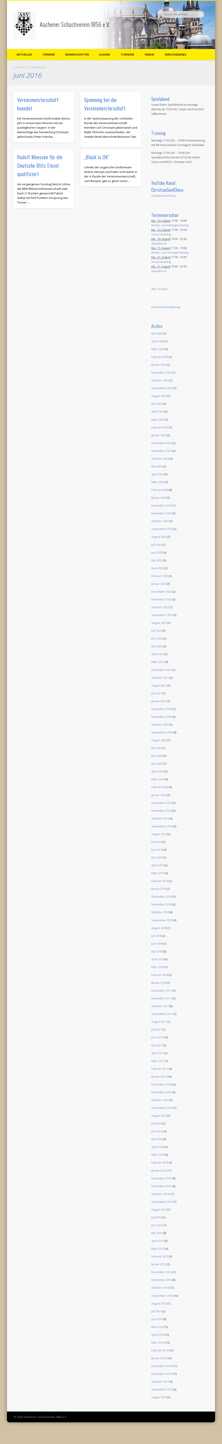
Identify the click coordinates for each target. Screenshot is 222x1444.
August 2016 (159, 1116)
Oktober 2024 (160, 459)
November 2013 (161, 1374)
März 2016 (158, 1155)
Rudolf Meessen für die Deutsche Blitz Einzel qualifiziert (39, 165)
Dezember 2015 (161, 1178)
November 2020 (161, 717)
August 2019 (159, 834)
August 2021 (159, 685)
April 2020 (157, 771)
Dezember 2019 (161, 803)
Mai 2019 (157, 857)
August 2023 (159, 537)
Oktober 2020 (160, 724)
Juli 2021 (156, 693)
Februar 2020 (159, 787)
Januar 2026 (158, 365)
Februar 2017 (159, 1069)
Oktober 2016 (160, 1100)
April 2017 (157, 1053)
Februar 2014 (159, 1350)
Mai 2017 (157, 1045)
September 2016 (162, 1108)
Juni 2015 (157, 1225)
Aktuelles (24, 54)
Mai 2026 (157, 333)
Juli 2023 (156, 545)
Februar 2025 (159, 427)
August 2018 (159, 928)
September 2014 (162, 1296)
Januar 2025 (158, 435)
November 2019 (161, 811)
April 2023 (157, 568)
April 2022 (157, 654)
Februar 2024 (159, 490)
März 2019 (158, 873)
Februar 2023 (159, 576)
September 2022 (162, 615)
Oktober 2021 (160, 678)
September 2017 (162, 1014)
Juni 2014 (157, 1319)
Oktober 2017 (160, 1006)
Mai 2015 (157, 1233)
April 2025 (157, 411)
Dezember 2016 (161, 1084)
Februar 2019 (159, 881)
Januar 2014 (158, 1358)
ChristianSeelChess (163, 196)
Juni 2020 (157, 756)
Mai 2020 (157, 763)
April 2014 (157, 1335)
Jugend (104, 54)
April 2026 (157, 341)
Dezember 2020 (161, 709)
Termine (48, 54)
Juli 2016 (156, 1123)
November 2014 (161, 1280)
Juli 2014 (156, 1311)
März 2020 (158, 779)
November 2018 (161, 904)
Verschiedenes (175, 54)
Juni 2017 (157, 1037)
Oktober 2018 (160, 912)
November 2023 (161, 513)
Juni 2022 (157, 638)
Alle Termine (159, 289)
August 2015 (159, 1209)
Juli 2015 (156, 1217)
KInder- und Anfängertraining (169, 225)
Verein (149, 54)
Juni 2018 (157, 944)
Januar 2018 (158, 983)
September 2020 (162, 732)
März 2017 (158, 1061)
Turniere (127, 54)
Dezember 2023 (161, 505)
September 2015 (162, 1202)
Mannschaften (77, 54)
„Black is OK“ (97, 157)
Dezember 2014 (161, 1272)
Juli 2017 (156, 1029)
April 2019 (157, 865)
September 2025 (162, 388)
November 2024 (161, 451)
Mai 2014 (157, 1327)
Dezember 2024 (161, 443)
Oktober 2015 (160, 1194)
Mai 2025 (157, 404)
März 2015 (158, 1249)
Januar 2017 (158, 1076)
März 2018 (158, 967)
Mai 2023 (157, 560)
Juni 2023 (157, 552)
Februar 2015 (159, 1256)
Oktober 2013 (160, 1381)
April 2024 (157, 474)
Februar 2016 (159, 1162)
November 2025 (161, 372)
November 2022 (161, 599)
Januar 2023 (158, 584)
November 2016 (161, 1092)
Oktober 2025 (160, 380)
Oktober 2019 (160, 818)
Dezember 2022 (161, 591)
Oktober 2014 (160, 1288)
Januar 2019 (158, 889)
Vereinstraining (161, 234)
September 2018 (162, 920)
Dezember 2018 (161, 896)
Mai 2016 (157, 1139)
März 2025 (158, 419)
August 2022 (159, 623)
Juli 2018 (156, 936)
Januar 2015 (158, 1264)
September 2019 (162, 826)
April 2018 (157, 959)
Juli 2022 (156, 631)
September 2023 (162, 529)
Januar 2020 (158, 795)
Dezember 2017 (161, 990)
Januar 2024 (158, 498)
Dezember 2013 (161, 1366)
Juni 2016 (157, 1131)
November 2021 (161, 670)
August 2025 (159, 396)
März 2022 (158, 662)
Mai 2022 (157, 646)
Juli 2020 (156, 748)
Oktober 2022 (160, 607)
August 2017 (159, 1022)
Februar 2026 (159, 357)
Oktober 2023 (160, 521)
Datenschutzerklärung (165, 307)
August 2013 (159, 1397)
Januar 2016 (158, 1170)
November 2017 (161, 998)
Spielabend (158, 243)
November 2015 (161, 1186)
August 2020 (159, 740)
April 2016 (157, 1147)
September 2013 (162, 1389)
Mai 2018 (157, 951)
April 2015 (157, 1241)
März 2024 (158, 482)
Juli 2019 (156, 842)
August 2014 (159, 1303)
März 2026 (158, 349)
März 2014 (158, 1342)
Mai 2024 (157, 466)
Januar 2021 (158, 701)
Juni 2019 (157, 850)
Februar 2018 (159, 975)
